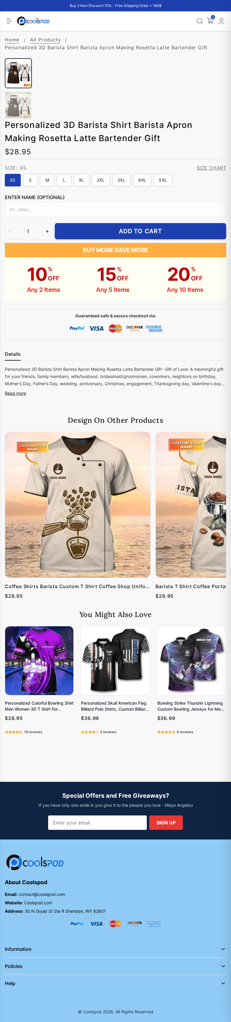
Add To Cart (140, 231)
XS (13, 180)
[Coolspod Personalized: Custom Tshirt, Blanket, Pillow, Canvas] (33, 21)
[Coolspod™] (35, 862)
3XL (121, 180)
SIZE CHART (211, 168)
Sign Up (166, 823)
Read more (15, 393)
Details (13, 354)
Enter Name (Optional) (35, 197)
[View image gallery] (215, 47)
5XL (163, 180)
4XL (142, 180)
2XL (101, 180)
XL (81, 180)
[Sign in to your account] (221, 21)
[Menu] (9, 21)
